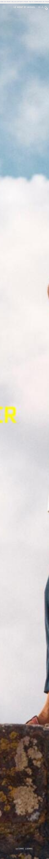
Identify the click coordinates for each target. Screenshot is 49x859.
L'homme (29, 848)
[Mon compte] (42, 7)
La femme (20, 848)
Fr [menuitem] (39, 7)
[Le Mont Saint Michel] (24, 7)
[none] (39, 7)
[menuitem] (39, 7)
